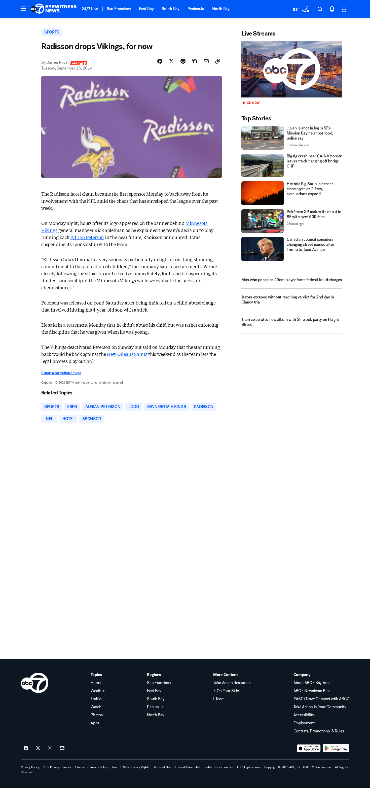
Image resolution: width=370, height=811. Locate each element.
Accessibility (303, 715)
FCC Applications (248, 767)
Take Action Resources (232, 683)
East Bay (146, 8)
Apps (95, 723)
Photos (96, 715)
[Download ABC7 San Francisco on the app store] (309, 748)
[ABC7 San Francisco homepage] (54, 9)
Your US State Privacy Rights (131, 767)
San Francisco (119, 8)
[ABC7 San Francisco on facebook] (26, 748)
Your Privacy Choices (57, 767)
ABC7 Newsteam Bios (311, 691)
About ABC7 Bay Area (311, 683)
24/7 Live (90, 8)
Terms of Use (162, 767)
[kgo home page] (34, 683)
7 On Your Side (226, 691)
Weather (98, 691)
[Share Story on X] (171, 61)
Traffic (96, 699)
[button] (23, 9)
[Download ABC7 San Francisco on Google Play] (336, 748)
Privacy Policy (30, 767)
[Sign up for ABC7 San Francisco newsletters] (62, 748)
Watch (96, 707)
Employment (304, 723)
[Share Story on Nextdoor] (194, 61)
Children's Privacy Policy (91, 767)
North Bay (221, 8)
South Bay (170, 8)
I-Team (218, 699)
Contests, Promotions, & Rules (318, 731)
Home (96, 683)
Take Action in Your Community (319, 707)
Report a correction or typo (61, 372)
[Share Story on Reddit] (183, 61)
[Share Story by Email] (206, 61)
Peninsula (196, 8)
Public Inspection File (219, 767)
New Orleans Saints (127, 354)
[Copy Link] (217, 61)
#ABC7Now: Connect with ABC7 (321, 699)
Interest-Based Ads (188, 767)
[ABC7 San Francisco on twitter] (38, 748)
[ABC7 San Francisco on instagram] (50, 748)
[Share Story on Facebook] (160, 61)
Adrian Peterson (87, 237)
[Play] (291, 69)
